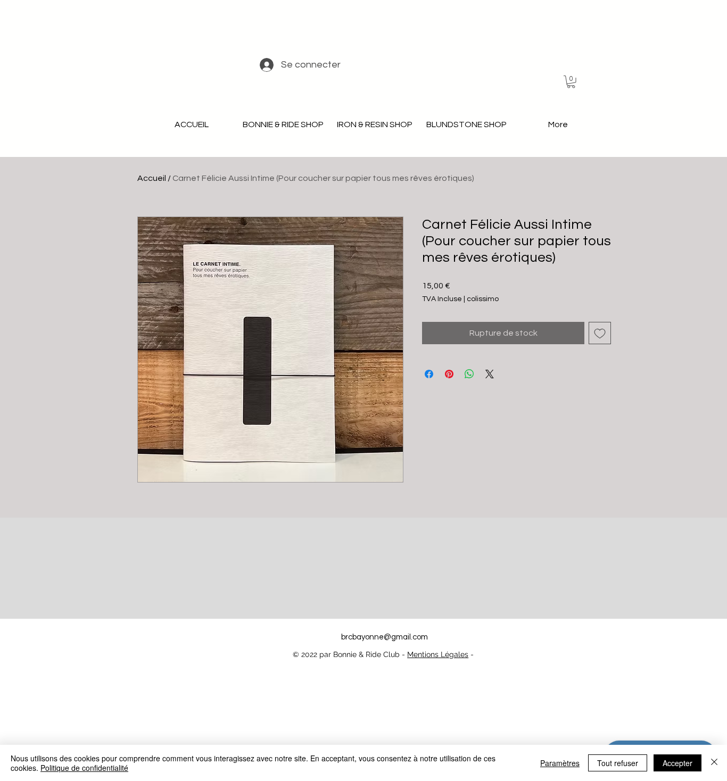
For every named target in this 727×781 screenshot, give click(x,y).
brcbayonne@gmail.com (384, 637)
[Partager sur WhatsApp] (469, 374)
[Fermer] (714, 762)
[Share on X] (489, 374)
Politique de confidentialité (84, 767)
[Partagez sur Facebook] (429, 374)
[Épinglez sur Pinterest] (449, 374)
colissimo (483, 299)
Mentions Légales (437, 654)
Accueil (151, 178)
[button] (571, 82)
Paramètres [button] (560, 763)
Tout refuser (617, 763)
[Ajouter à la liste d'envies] (600, 333)
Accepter (677, 763)
